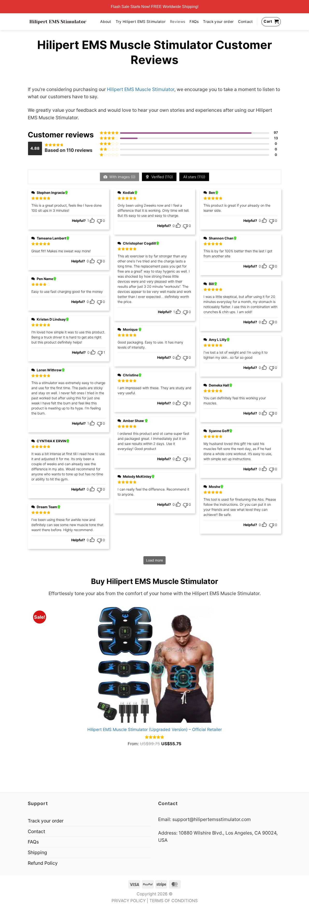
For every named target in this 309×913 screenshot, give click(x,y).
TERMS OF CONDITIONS (173, 900)
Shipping (37, 852)
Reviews (177, 21)
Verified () (161, 177)
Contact (245, 21)
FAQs (194, 21)
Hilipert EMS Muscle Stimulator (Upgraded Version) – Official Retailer (154, 729)
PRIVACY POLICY (129, 900)
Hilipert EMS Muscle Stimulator (140, 89)
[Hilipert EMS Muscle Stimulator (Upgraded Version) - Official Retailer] (154, 663)
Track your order (218, 21)
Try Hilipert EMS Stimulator (141, 21)
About (105, 21)
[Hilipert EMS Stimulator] (58, 22)
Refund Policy (43, 863)
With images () (121, 177)
